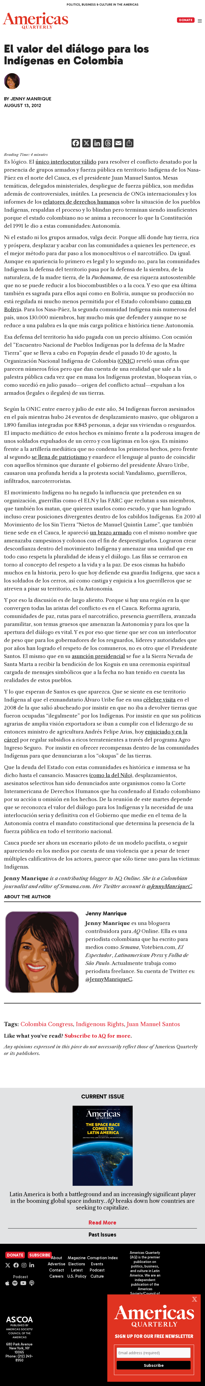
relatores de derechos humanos (81, 202)
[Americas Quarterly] (35, 21)
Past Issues (102, 1234)
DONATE (185, 20)
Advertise (56, 1264)
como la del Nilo (110, 775)
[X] (86, 144)
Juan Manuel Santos (153, 1024)
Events (97, 1264)
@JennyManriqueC (169, 886)
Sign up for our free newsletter (154, 1336)
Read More (102, 1222)
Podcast (20, 1276)
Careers (56, 1276)
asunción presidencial (98, 656)
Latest (77, 1270)
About (56, 1257)
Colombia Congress (47, 1024)
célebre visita (159, 700)
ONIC (126, 361)
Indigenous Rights (100, 1024)
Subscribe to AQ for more (98, 1036)
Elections (76, 1264)
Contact (56, 1270)
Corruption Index (102, 1257)
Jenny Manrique (30, 99)
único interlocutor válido (66, 162)
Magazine (77, 1257)
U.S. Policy (76, 1276)
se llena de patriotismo (59, 457)
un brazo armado (111, 533)
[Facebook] (75, 144)
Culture (97, 1276)
